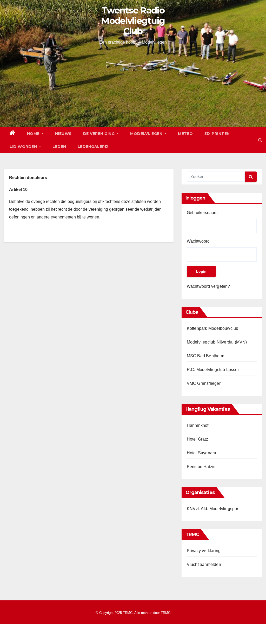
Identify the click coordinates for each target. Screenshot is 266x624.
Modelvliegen (147, 133)
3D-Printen (217, 133)
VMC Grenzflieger (204, 383)
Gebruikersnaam (202, 212)
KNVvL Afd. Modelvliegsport (213, 508)
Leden (59, 146)
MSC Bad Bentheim (205, 356)
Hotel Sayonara (201, 453)
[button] (260, 140)
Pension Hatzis (201, 466)
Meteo (185, 133)
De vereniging (99, 133)
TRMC (165, 613)
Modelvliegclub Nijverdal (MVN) (217, 342)
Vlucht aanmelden (204, 564)
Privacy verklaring (204, 550)
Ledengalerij (93, 146)
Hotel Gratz (197, 439)
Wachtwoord (198, 241)
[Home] (12, 133)
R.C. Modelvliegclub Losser (213, 369)
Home (34, 133)
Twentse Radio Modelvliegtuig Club (133, 21)
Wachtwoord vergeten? (208, 286)
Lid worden (24, 146)
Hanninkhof (198, 425)
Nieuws (63, 133)
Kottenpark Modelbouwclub (212, 328)
